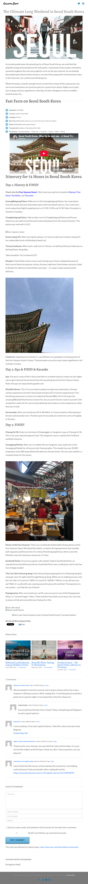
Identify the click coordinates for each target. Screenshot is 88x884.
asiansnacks (17, 721)
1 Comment (72, 670)
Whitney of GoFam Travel (21, 685)
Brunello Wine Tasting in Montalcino (42, 664)
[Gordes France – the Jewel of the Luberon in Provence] (70, 641)
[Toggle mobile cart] (79, 3)
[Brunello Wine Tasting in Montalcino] (44, 641)
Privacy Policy (70, 875)
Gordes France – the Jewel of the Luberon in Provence (69, 665)
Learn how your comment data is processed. (59, 847)
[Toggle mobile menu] (83, 3)
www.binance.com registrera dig (23, 761)
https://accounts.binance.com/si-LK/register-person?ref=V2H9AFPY (43, 773)
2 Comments (22, 667)
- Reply (46, 685)
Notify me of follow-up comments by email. (47, 833)
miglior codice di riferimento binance (24, 741)
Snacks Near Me (20, 733)
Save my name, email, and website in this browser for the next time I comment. (42, 827)
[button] (7, 655)
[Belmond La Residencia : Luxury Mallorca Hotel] (18, 641)
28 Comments (48, 667)
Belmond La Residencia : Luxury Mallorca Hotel (18, 664)
